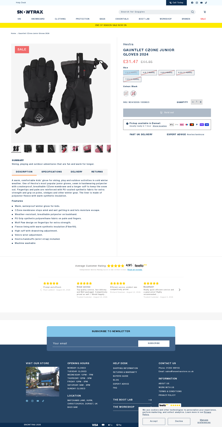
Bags (102, 19)
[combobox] (157, 12)
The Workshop (124, 407)
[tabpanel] (61, 211)
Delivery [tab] (76, 172)
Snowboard (38, 19)
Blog (116, 380)
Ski (19, 19)
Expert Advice (121, 384)
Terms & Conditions (170, 391)
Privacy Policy (167, 395)
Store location (160, 126)
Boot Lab (144, 19)
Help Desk (21, 3)
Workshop (166, 19)
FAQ (115, 388)
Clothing (60, 19)
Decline (179, 421)
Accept (154, 421)
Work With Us (166, 387)
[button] (205, 12)
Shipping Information (125, 368)
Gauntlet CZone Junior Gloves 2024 (33, 33)
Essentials (122, 19)
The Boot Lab (123, 400)
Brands (186, 19)
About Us (164, 384)
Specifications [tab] (51, 172)
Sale (203, 19)
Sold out (169, 113)
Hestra (128, 44)
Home (13, 33)
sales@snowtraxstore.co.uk (179, 371)
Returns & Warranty (125, 372)
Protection (82, 19)
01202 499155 (173, 368)
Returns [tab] (97, 172)
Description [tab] (24, 172)
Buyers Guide (120, 376)
